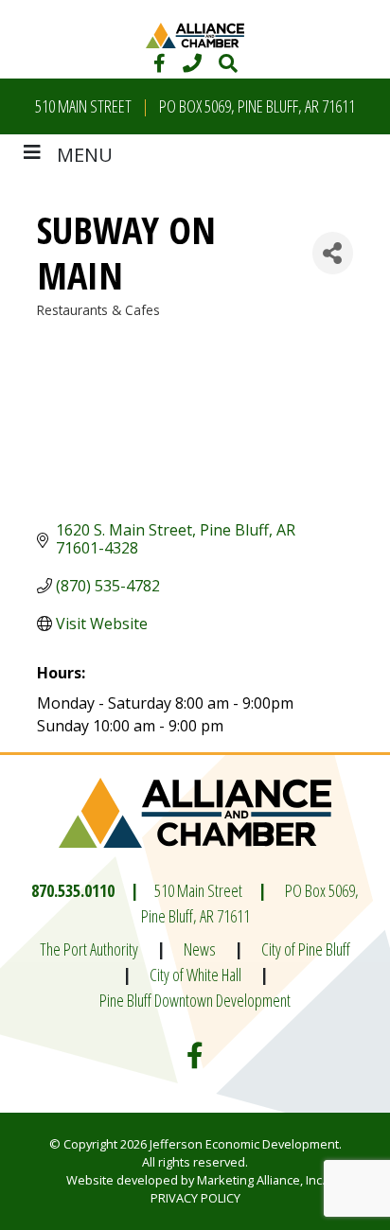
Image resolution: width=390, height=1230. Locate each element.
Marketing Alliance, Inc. (261, 1179)
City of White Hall (195, 974)
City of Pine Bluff (305, 949)
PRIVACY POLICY (195, 1197)
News (200, 949)
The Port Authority (89, 949)
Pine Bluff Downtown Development (195, 1000)
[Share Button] (332, 253)
